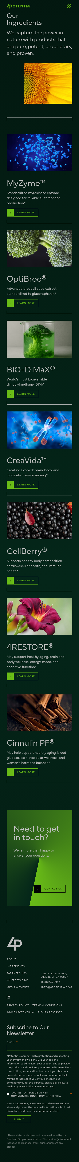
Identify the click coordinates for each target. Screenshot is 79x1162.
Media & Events (18, 987)
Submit (19, 1119)
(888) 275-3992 (50, 981)
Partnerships (17, 973)
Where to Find (17, 980)
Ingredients (16, 966)
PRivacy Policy (18, 1005)
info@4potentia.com (56, 987)
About (11, 959)
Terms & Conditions (47, 1005)
